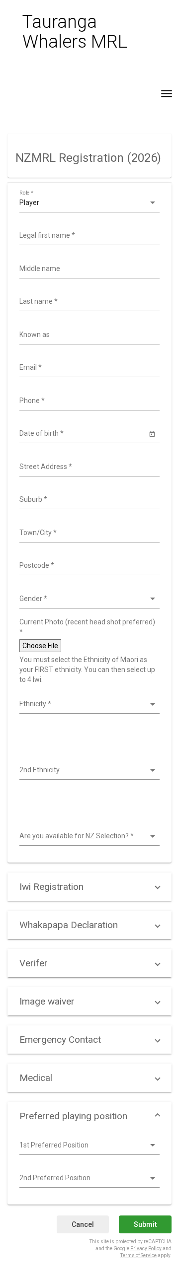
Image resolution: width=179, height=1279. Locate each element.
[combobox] (88, 236)
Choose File (40, 646)
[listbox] (88, 203)
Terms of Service (138, 1255)
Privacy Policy (146, 1248)
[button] (89, 887)
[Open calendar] (152, 433)
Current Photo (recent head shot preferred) (87, 627)
